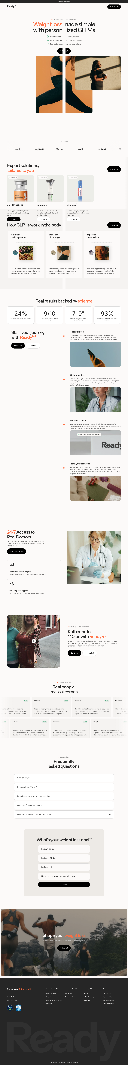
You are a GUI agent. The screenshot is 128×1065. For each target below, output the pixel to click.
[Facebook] (8, 1000)
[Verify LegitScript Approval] (10, 1008)
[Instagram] (12, 1000)
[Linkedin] (16, 1000)
